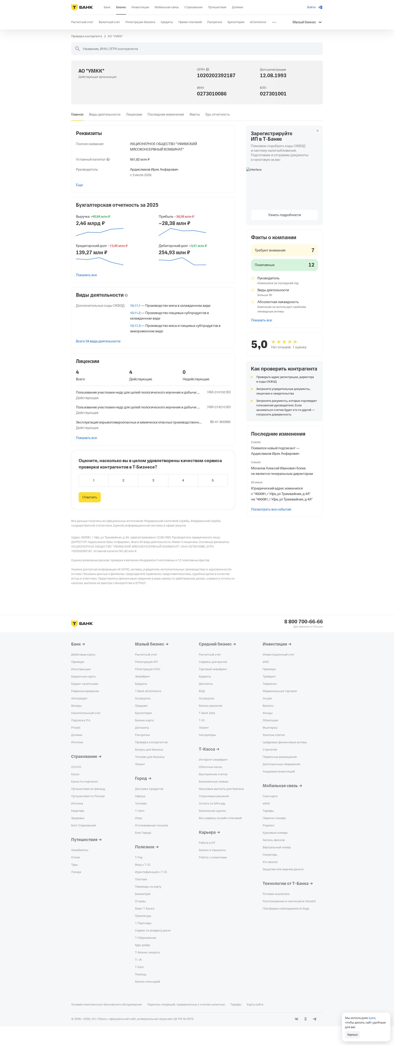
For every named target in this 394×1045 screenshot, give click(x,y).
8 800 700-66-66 (303, 622)
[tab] (77, 114)
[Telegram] (314, 1019)
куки (372, 1018)
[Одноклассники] (305, 1019)
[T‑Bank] (82, 7)
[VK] (296, 1019)
